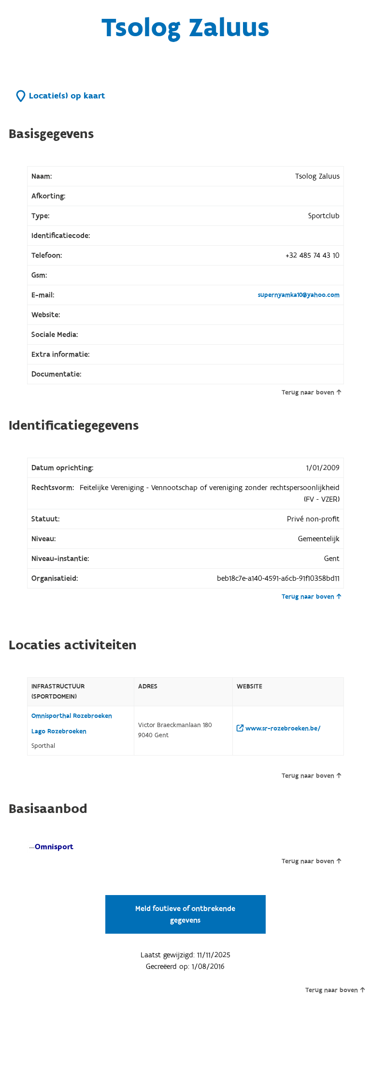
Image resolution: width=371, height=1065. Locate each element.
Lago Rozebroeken (58, 731)
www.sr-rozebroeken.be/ (282, 728)
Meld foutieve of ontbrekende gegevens (185, 914)
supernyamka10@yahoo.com (299, 295)
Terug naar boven (308, 392)
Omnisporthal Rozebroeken (71, 716)
